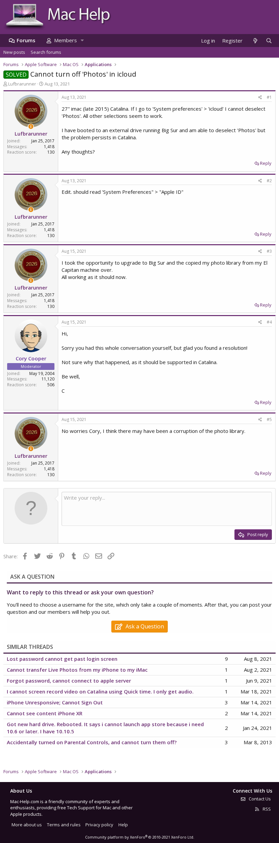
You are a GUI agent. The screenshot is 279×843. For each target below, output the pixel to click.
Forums (26, 40)
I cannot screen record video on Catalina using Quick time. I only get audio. (100, 691)
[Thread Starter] (31, 126)
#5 (269, 419)
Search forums (46, 52)
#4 (269, 322)
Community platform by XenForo (139, 837)
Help (123, 825)
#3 (269, 251)
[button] (82, 40)
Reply (266, 163)
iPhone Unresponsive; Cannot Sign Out (55, 702)
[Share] (260, 98)
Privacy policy (99, 825)
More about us (27, 825)
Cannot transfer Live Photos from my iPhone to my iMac (77, 669)
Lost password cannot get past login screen (62, 658)
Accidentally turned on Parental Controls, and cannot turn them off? (92, 742)
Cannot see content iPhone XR (44, 713)
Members (65, 40)
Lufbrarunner (22, 84)
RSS (266, 809)
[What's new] (255, 40)
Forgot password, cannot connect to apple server (69, 680)
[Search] (269, 40)
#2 (269, 181)
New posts (14, 52)
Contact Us (259, 799)
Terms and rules (64, 825)
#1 (269, 97)
